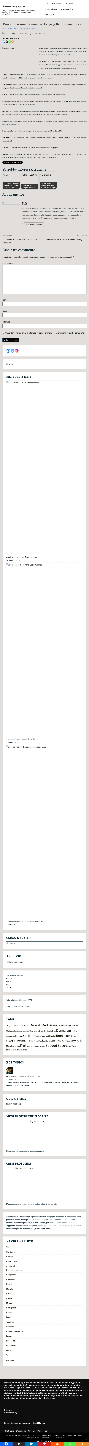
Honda (52, 1036)
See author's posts (34, 225)
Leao (45, 1040)
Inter (74, 1036)
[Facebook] (4, 41)
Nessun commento (28, 29)
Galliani (28, 1036)
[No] (86, 1439)
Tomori (19, 1050)
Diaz (54, 1031)
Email (4, 311)
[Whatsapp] (9, 41)
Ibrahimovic (63, 1036)
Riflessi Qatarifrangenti (15, 1331)
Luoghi (9, 1317)
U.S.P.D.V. (49, 15)
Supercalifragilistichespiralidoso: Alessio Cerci (25, 921)
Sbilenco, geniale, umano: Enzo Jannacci (23, 739)
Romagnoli (35, 1046)
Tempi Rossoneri (14, 6)
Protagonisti (11, 1308)
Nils (24, 203)
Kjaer (33, 1041)
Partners (8, 1410)
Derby (41, 1031)
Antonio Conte (17, 1026)
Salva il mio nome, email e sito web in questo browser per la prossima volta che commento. (45, 333)
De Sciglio (48, 1031)
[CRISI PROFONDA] (44, 1184)
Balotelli (36, 1025)
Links (8, 1350)
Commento (7, 264)
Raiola (29, 1046)
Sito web (6, 322)
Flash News (11, 1346)
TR (46, 3)
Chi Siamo (56, 3)
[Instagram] (17, 351)
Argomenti (66, 9)
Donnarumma (65, 1030)
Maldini (52, 1041)
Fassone (19, 1036)
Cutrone (36, 1031)
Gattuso (39, 1036)
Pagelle (9, 1284)
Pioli (23, 1045)
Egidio (9, 978)
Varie (8, 1355)
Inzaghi (10, 1040)
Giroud (46, 1036)
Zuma (8, 987)
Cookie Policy (10, 1413)
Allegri (8, 1026)
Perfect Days (51, 9)
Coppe (9, 1298)
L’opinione (10, 1280)
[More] (12, 41)
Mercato (9, 1289)
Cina (31, 1031)
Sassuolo (42, 1046)
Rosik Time (11, 1294)
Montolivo (10, 1046)
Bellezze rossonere (14, 1270)
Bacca (27, 1025)
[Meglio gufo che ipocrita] (44, 1134)
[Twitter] (12, 351)
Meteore (9, 1303)
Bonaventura (64, 1026)
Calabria (74, 1025)
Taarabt (68, 1046)
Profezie (69, 3)
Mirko (8, 981)
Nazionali (10, 1327)
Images (9, 1336)
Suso (61, 1045)
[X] (7, 41)
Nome (5, 300)
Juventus (19, 1041)
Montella (77, 1040)
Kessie (27, 1041)
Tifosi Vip (10, 1322)
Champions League (22, 1031)
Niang (17, 1046)
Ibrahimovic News (13, 1104)
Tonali (24, 1050)
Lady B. (38, 1041)
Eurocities (10, 1313)
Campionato (11, 1275)
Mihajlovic (61, 1041)
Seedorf (51, 1045)
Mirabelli (69, 1041)
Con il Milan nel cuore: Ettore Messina (21, 557)
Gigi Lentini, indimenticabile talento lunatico (24, 1076)
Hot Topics (10, 1341)
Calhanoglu (11, 1031)
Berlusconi (49, 1025)
